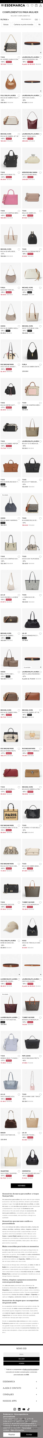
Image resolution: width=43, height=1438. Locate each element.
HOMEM (21, 1363)
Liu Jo (31, 1271)
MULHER (22, 1359)
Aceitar (29, 1435)
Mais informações (17, 1430)
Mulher (14, 16)
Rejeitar (11, 1435)
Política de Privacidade (30, 1369)
